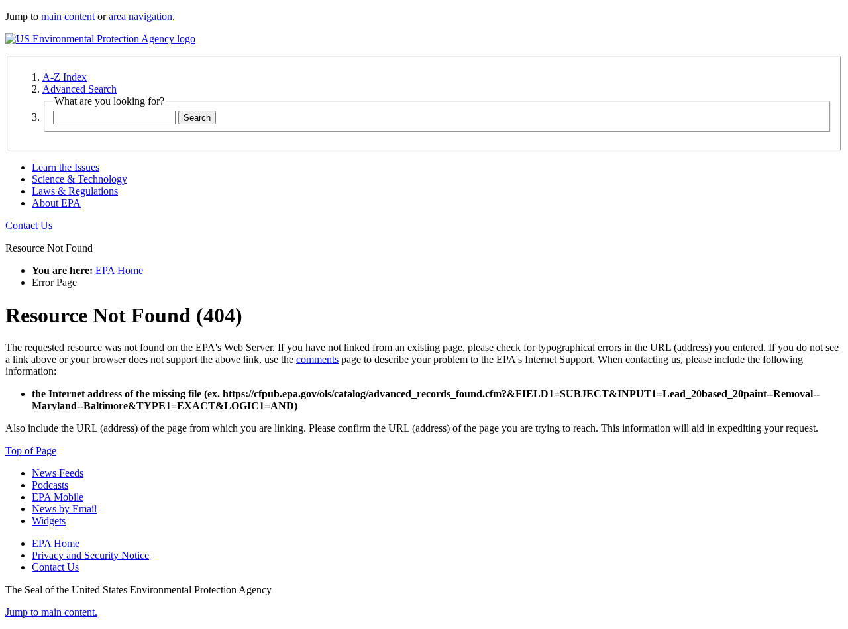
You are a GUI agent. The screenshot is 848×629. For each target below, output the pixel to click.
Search (197, 117)
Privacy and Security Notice (90, 555)
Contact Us (28, 225)
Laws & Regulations (75, 191)
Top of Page (30, 450)
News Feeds (57, 473)
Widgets (49, 520)
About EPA (56, 203)
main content (68, 16)
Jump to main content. (51, 612)
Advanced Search (79, 89)
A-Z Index (64, 77)
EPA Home (119, 270)
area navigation (140, 16)
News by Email (64, 508)
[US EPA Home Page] (100, 38)
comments (317, 359)
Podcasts (50, 485)
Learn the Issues (65, 167)
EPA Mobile (57, 497)
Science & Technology (79, 179)
